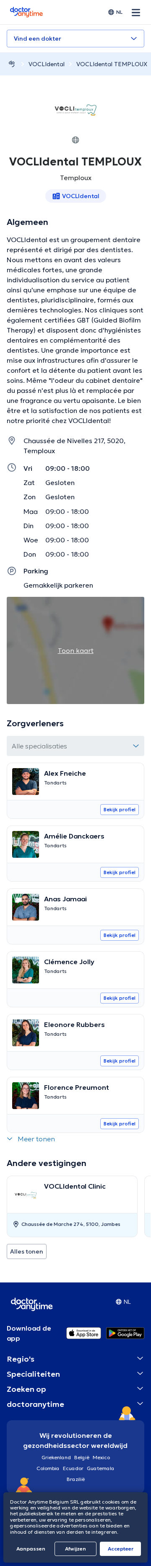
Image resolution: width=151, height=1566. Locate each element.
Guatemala (101, 1468)
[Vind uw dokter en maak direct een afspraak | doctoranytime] (12, 64)
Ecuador (73, 1468)
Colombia (48, 1468)
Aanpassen (30, 1548)
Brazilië (76, 1479)
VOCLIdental (47, 64)
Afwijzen (75, 1548)
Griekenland (56, 1457)
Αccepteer (120, 1548)
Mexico (101, 1457)
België (81, 1457)
